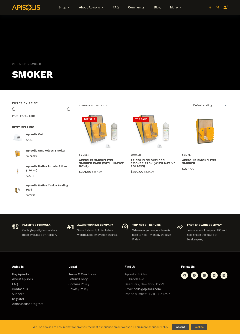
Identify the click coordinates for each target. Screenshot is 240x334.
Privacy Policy (78, 289)
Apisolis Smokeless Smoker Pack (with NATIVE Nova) (101, 163)
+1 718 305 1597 (158, 294)
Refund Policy (78, 279)
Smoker (84, 154)
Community (136, 7)
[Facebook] (184, 275)
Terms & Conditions (82, 274)
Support (18, 294)
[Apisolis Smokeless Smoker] (205, 131)
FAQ (116, 7)
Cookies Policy (78, 284)
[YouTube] (214, 275)
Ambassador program (27, 304)
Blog (157, 7)
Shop (62, 7)
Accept (180, 326)
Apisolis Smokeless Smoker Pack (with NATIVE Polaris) (152, 163)
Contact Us (20, 289)
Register (18, 299)
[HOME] (13, 64)
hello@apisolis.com (147, 289)
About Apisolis (89, 7)
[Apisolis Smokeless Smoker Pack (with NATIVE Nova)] (102, 131)
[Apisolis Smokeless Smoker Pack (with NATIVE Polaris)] (153, 131)
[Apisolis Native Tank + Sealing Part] (17, 190)
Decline (199, 326)
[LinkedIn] (224, 275)
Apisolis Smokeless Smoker (199, 161)
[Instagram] (204, 275)
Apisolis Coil (35, 134)
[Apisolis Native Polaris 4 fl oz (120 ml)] (17, 171)
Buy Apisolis (20, 274)
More (174, 7)
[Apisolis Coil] (17, 137)
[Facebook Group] (194, 275)
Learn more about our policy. (151, 327)
